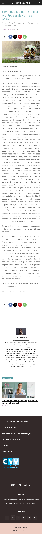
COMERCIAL (6, 446)
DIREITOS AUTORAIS (9, 428)
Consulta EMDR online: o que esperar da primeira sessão (20, 401)
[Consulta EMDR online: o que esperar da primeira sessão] (21, 383)
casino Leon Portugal (21, 527)
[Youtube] (35, 518)
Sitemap (28, 525)
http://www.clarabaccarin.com (21, 340)
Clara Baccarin (8, 29)
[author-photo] (21, 334)
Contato (35, 525)
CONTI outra (5, 406)
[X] (15, 37)
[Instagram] (13, 517)
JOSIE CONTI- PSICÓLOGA (11, 440)
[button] (3, 2)
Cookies (21, 525)
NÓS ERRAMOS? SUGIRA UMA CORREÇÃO (16, 434)
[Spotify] (24, 518)
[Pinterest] (20, 37)
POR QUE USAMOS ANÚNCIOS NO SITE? (16, 422)
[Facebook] (10, 37)
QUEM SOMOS (7, 452)
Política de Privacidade (10, 525)
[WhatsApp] (25, 37)
